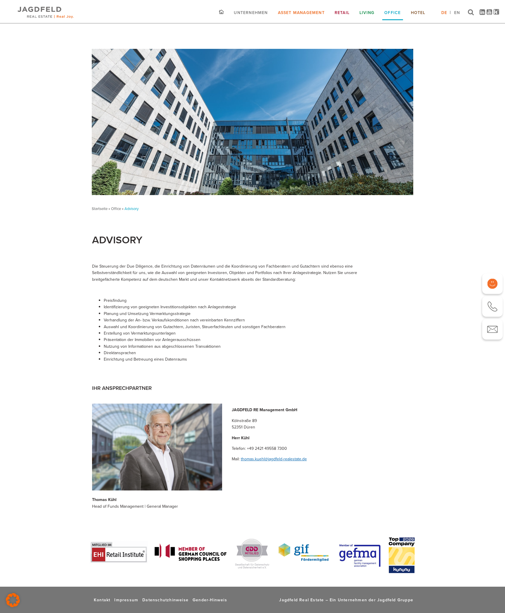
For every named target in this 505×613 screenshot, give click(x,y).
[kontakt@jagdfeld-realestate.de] (492, 329)
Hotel (418, 13)
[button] (13, 600)
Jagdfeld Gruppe (395, 600)
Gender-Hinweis (210, 600)
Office (392, 13)
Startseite (100, 208)
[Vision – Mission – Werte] (492, 283)
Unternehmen (251, 13)
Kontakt (102, 600)
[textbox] (239, 330)
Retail (342, 13)
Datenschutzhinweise (165, 600)
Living (366, 13)
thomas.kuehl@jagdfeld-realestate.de (274, 459)
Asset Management (301, 13)
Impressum (126, 600)
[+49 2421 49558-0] (492, 306)
